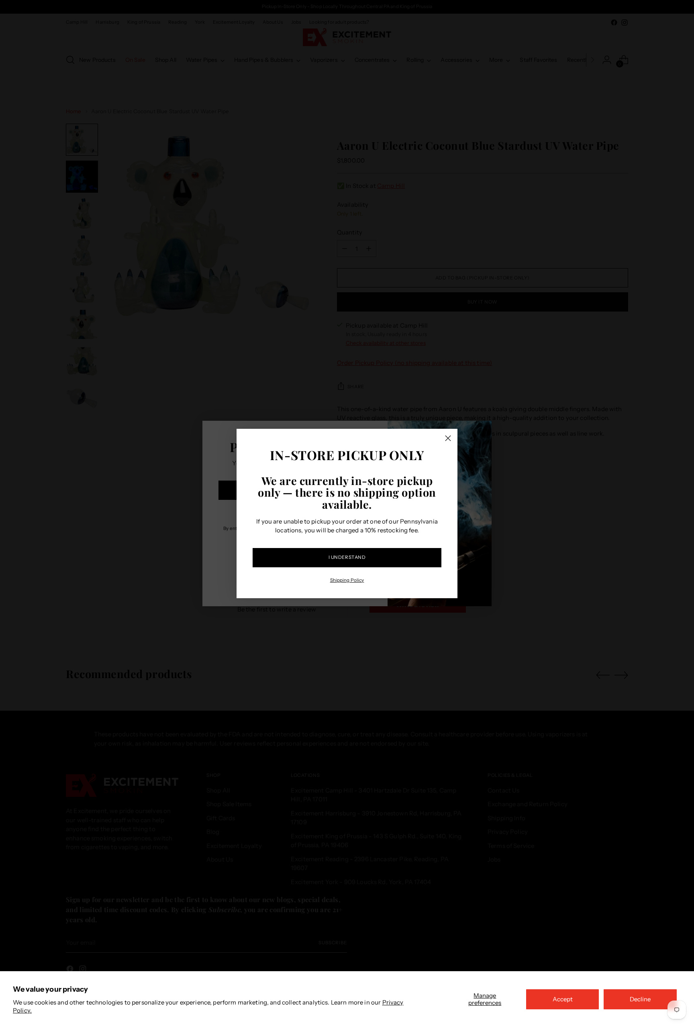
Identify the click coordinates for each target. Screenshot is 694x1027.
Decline (640, 999)
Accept (563, 999)
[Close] (448, 438)
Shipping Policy (347, 580)
